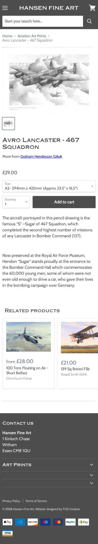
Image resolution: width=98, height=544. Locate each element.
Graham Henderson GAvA (41, 156)
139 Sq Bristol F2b (75, 369)
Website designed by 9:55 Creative (57, 509)
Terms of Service (36, 501)
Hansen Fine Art (23, 509)
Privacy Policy (11, 501)
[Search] (89, 21)
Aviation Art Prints (32, 36)
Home (7, 36)
